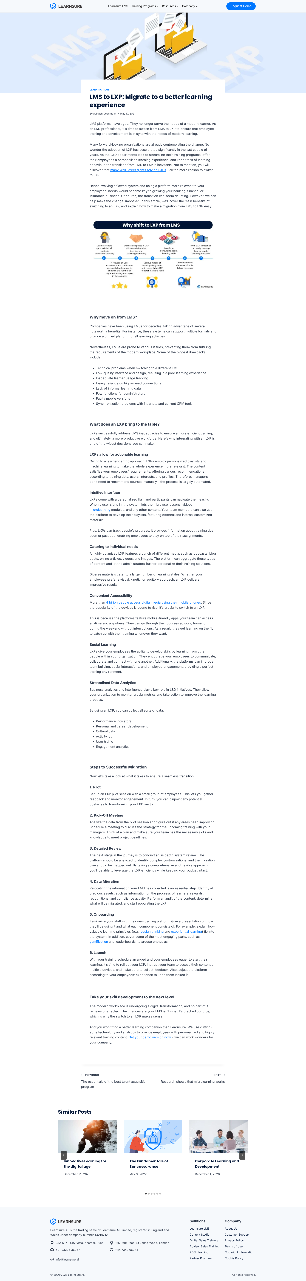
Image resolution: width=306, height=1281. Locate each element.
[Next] (242, 1155)
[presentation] (87, 1136)
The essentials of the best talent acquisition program (114, 1081)
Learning (96, 89)
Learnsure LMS (118, 6)
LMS (107, 89)
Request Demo (241, 6)
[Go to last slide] (64, 1155)
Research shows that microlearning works (193, 1078)
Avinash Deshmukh (105, 113)
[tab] (146, 1194)
